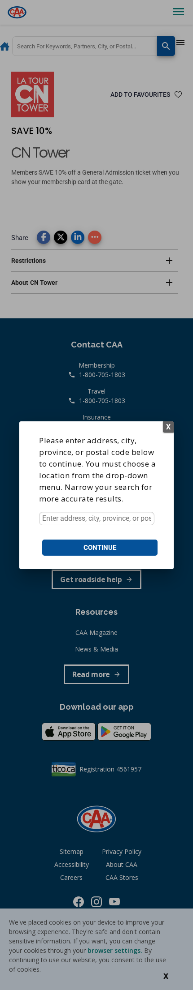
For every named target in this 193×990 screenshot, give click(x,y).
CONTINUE (99, 548)
